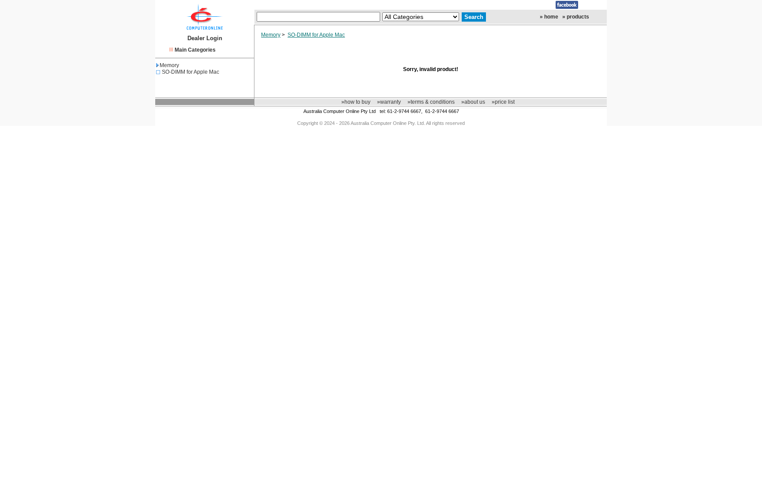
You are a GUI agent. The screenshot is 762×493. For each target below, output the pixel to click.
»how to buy (355, 102)
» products (575, 17)
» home (549, 17)
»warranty (389, 102)
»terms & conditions (431, 102)
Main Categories (195, 50)
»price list (503, 102)
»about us (473, 102)
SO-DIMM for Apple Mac (190, 72)
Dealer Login (204, 38)
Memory (169, 65)
